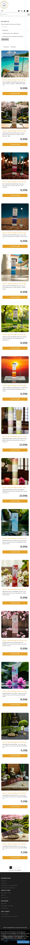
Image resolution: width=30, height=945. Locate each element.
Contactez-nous (6, 893)
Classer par (6, 47)
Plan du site (4, 897)
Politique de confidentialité (9, 885)
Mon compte (5, 914)
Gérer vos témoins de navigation (16, 940)
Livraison (3, 880)
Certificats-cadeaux (7, 906)
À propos (4, 883)
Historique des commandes (9, 916)
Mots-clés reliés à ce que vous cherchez (11, 24)
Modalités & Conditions (8, 888)
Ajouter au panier (15, 93)
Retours (3, 895)
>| (18, 867)
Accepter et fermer (23, 942)
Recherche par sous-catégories (10, 33)
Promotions (4, 908)
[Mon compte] (24, 11)
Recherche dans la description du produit (13, 36)
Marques (3, 903)
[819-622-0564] (21, 11)
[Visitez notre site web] (19, 11)
